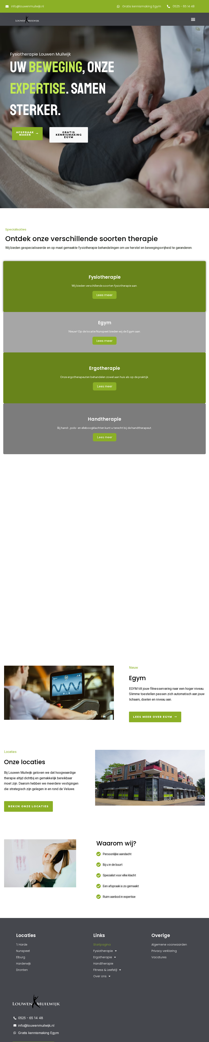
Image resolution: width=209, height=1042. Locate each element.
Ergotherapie (102, 957)
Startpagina (102, 944)
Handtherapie (103, 964)
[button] (193, 19)
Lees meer (104, 295)
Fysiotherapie (103, 951)
